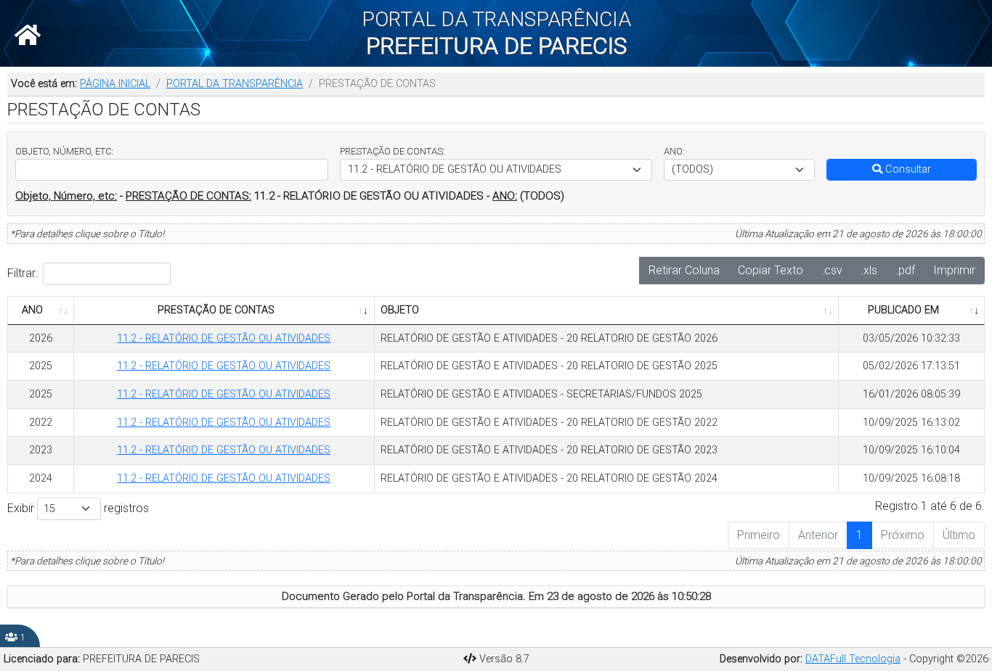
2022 (40, 422)
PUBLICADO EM (903, 310)
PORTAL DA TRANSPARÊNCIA (234, 84)
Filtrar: (22, 273)
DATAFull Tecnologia (852, 659)
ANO (32, 310)
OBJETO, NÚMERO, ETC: (64, 151)
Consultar (906, 169)
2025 (40, 366)
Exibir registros (78, 508)
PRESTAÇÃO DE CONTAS (216, 310)
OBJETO (400, 310)
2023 (40, 450)
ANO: (674, 151)
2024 (40, 478)
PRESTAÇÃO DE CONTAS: (392, 151)
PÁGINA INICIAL (115, 84)
